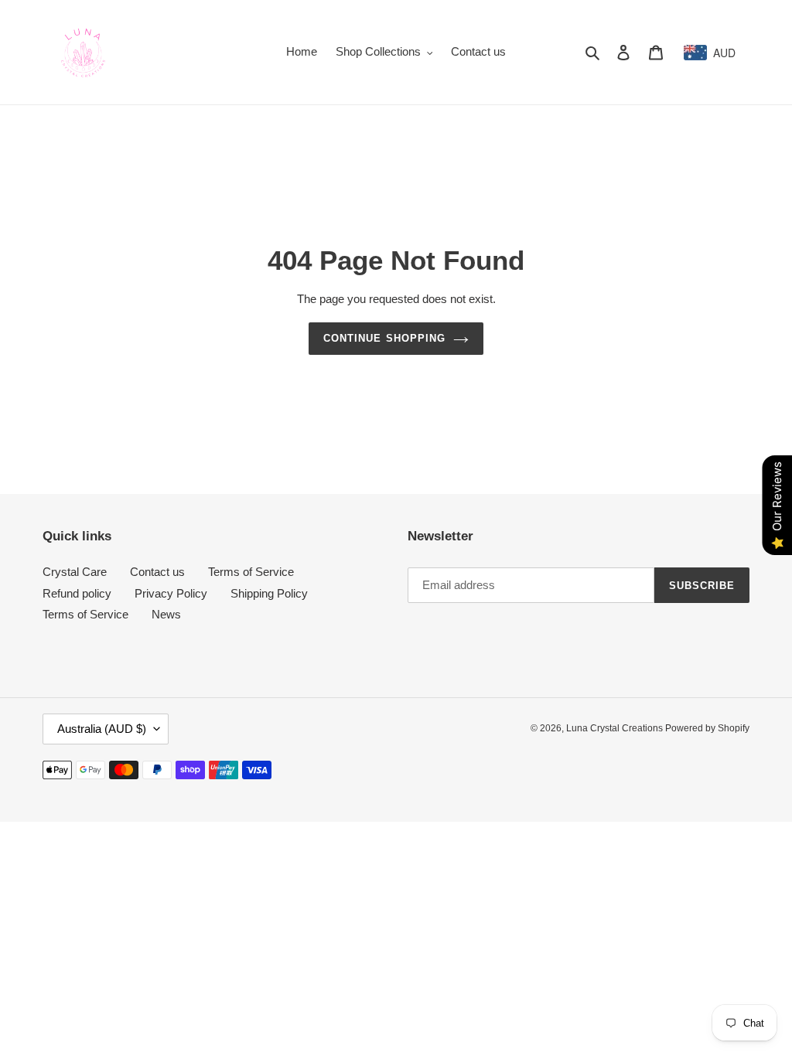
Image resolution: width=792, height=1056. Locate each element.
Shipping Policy (269, 593)
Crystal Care (75, 571)
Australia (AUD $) (101, 728)
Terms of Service (251, 571)
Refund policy (77, 593)
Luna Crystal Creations (615, 728)
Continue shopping (384, 338)
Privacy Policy (171, 593)
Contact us (157, 571)
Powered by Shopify (707, 728)
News (166, 614)
